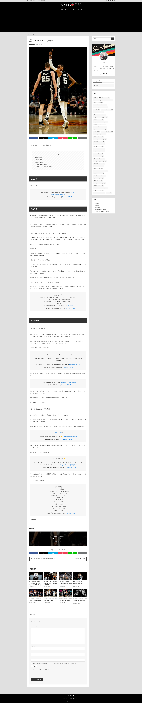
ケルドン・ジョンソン (107, 109)
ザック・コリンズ (98, 112)
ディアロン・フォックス (100, 139)
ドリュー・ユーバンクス (100, 161)
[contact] (112, 1)
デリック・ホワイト (99, 151)
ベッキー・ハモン (98, 178)
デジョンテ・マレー (99, 144)
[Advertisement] (71, 22)
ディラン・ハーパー (99, 141)
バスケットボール (98, 166)
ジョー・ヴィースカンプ (100, 127)
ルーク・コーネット (99, 192)
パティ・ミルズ (98, 168)
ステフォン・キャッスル (100, 129)
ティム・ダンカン (98, 136)
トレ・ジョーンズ (98, 156)
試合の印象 (40, 162)
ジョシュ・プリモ (98, 119)
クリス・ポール (98, 102)
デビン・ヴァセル (98, 146)
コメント (34, 626)
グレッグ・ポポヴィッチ (100, 105)
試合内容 (39, 159)
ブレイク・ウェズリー (99, 175)
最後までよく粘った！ (45, 164)
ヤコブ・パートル (98, 185)
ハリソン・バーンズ (99, 163)
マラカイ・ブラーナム (99, 183)
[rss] (111, 1)
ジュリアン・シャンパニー (100, 117)
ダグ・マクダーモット (107, 131)
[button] (33, 138)
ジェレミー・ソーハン (99, 114)
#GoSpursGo (58, 432)
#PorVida (73, 192)
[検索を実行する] (112, 38)
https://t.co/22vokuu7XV (75, 364)
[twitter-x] (107, 1)
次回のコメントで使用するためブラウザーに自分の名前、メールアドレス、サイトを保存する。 (55, 663)
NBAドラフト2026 (104, 97)
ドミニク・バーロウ (99, 158)
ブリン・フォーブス (99, 173)
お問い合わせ (65, 698)
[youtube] (109, 1)
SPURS (32, 44)
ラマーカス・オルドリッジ (100, 188)
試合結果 (39, 157)
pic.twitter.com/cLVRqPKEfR (58, 194)
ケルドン (97, 109)
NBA (96, 97)
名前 (33, 646)
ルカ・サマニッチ (98, 190)
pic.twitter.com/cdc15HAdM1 (68, 382)
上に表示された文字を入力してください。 (41, 669)
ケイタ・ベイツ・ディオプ (100, 107)
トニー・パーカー (98, 153)
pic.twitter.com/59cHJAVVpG (70, 436)
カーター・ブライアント (106, 100)
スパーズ (97, 131)
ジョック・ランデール (99, 124)
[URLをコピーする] (82, 138)
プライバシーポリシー (74, 698)
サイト (32, 657)
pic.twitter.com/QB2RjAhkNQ (69, 465)
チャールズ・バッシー (99, 134)
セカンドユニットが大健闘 (46, 166)
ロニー (108, 192)
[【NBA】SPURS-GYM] (71, 4)
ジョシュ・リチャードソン (100, 122)
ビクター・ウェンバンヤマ (101, 170)
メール (33, 652)
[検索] (114, 1)
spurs (96, 100)
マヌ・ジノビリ (98, 180)
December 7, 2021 (67, 197)
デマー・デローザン (99, 149)
